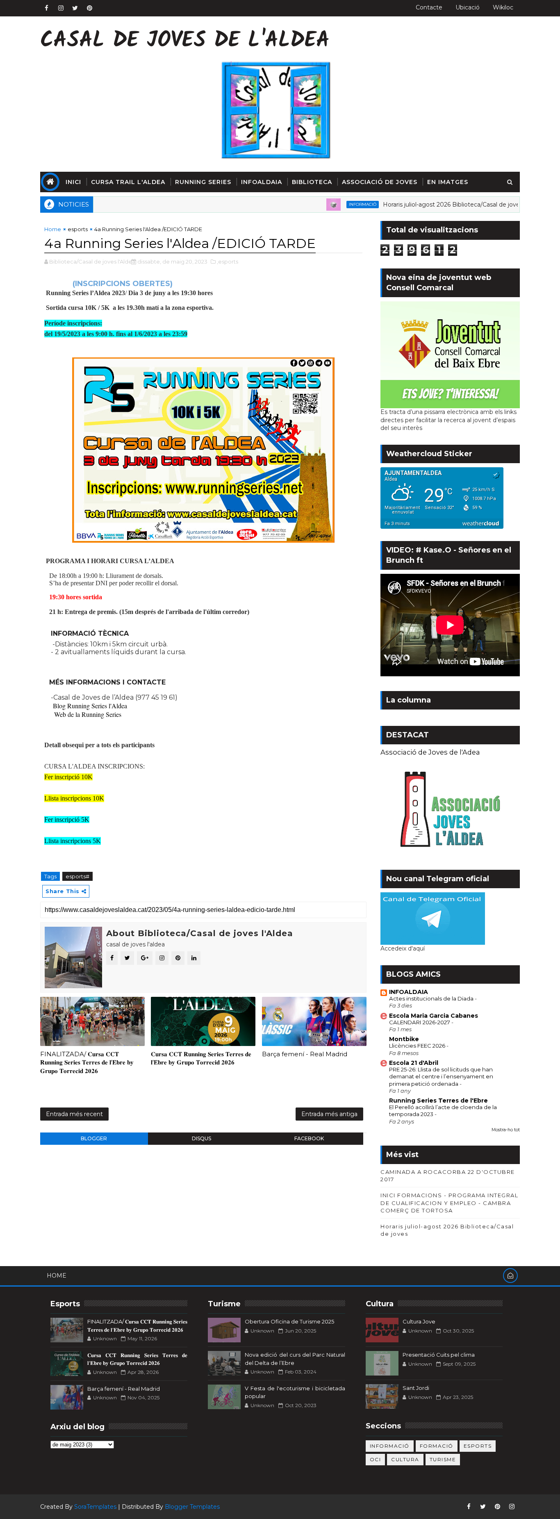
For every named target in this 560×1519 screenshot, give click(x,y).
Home (52, 229)
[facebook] (46, 8)
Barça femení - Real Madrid (304, 1054)
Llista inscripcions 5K (72, 840)
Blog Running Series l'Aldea (90, 705)
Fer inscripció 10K (68, 776)
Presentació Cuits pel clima (439, 1354)
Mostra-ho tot (506, 1129)
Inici (73, 182)
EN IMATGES (447, 182)
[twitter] (75, 8)
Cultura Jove (419, 1321)
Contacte (429, 7)
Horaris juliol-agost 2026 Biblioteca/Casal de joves (422, 204)
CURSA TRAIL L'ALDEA (128, 182)
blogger (94, 1138)
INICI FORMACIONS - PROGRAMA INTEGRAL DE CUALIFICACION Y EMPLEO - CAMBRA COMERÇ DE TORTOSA (449, 1202)
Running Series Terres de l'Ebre (438, 1100)
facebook (309, 1138)
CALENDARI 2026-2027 (420, 1022)
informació (332, 204)
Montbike (404, 1039)
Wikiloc (503, 7)
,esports (227, 261)
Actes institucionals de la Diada (432, 998)
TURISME (443, 1459)
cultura (405, 1459)
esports (78, 229)
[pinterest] (89, 8)
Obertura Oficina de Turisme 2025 (289, 1321)
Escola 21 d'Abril (413, 1062)
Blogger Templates (192, 1506)
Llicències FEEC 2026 (417, 1045)
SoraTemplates (95, 1506)
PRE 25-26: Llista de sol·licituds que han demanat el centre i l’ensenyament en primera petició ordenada (441, 1076)
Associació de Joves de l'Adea (430, 752)
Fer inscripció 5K (66, 819)
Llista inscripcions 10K (74, 798)
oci (375, 1459)
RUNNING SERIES (203, 182)
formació (436, 1446)
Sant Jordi (416, 1388)
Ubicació (467, 7)
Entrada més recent (74, 1114)
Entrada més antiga (329, 1114)
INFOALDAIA (261, 182)
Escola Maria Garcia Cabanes (433, 1015)
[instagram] (61, 8)
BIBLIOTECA (312, 182)
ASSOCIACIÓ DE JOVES (379, 182)
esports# (77, 876)
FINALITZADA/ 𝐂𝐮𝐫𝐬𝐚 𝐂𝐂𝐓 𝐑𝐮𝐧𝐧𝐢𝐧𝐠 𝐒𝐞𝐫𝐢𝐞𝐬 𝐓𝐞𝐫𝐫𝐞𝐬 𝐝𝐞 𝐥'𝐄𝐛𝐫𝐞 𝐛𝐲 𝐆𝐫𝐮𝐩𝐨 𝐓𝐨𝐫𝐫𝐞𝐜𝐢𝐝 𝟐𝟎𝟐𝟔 (87, 1062)
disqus (201, 1138)
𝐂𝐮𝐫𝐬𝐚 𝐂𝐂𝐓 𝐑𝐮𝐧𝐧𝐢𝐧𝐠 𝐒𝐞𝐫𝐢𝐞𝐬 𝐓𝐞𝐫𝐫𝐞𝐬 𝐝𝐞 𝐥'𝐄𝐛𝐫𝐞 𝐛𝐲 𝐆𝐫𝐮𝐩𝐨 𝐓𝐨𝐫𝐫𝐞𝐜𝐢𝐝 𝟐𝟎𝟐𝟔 (201, 1058)
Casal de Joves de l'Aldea (185, 41)
